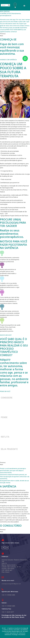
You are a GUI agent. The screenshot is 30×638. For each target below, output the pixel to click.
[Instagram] (7, 547)
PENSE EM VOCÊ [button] (5, 391)
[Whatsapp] (25, 58)
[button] (24, 5)
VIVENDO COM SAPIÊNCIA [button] (8, 60)
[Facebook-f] (3, 547)
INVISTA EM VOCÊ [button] (5, 335)
